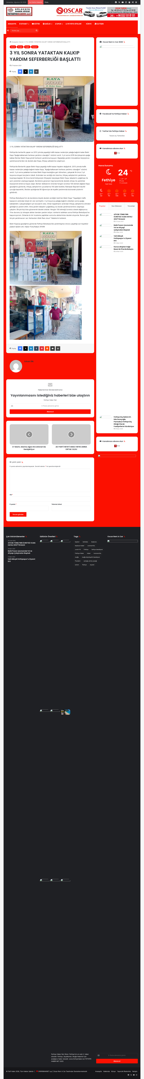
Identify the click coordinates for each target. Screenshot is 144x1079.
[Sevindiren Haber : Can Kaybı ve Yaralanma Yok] (65, 624)
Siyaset (24, 24)
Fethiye (86, 549)
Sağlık (47, 24)
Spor (59, 24)
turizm (77, 565)
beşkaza (94, 542)
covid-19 (78, 549)
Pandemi (77, 561)
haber (89, 553)
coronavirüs (91, 545)
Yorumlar (131, 206)
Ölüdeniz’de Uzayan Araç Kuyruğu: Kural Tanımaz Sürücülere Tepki (68, 2)
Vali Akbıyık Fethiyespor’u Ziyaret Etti (122, 238)
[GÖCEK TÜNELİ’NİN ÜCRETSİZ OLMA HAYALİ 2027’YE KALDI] (106, 217)
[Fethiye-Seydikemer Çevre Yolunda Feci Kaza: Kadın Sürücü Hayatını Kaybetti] (65, 963)
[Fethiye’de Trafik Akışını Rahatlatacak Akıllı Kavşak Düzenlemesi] (45, 542)
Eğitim (37, 24)
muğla (77, 557)
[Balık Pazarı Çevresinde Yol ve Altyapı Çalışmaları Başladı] (106, 228)
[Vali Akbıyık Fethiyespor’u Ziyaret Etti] (106, 239)
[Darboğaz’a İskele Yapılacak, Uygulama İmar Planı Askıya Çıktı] (55, 793)
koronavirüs (97, 553)
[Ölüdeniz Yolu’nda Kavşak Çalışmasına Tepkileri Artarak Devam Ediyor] (55, 881)
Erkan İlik (29, 361)
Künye (89, 24)
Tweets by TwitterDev (117, 136)
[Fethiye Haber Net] (19, 11)
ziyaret (92, 565)
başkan (77, 542)
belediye (85, 542)
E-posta (13, 504)
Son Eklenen (117, 206)
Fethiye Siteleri (74, 24)
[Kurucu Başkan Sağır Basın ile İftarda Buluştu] (106, 330)
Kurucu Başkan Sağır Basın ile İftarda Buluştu (123, 248)
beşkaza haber (79, 545)
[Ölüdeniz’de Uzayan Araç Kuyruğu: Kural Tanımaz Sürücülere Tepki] (45, 881)
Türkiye (84, 565)
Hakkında (106, 1071)
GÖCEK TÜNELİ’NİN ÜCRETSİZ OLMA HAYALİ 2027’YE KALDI (123, 216)
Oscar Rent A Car (60, 1071)
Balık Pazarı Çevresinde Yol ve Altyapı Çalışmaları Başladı (123, 227)
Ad (11, 495)
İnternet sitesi (57, 504)
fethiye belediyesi (97, 549)
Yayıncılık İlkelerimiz (124, 1071)
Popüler (102, 206)
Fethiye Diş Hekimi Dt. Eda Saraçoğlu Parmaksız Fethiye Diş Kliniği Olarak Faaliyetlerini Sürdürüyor (124, 422)
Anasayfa (12, 24)
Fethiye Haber (79, 553)
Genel (21, 42)
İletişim (100, 24)
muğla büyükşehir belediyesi (91, 557)
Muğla (20, 47)
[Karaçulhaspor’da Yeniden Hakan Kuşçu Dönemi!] (45, 712)
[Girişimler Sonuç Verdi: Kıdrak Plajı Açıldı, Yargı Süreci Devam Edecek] (65, 712)
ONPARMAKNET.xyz (45, 1071)
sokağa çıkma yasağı (90, 561)
